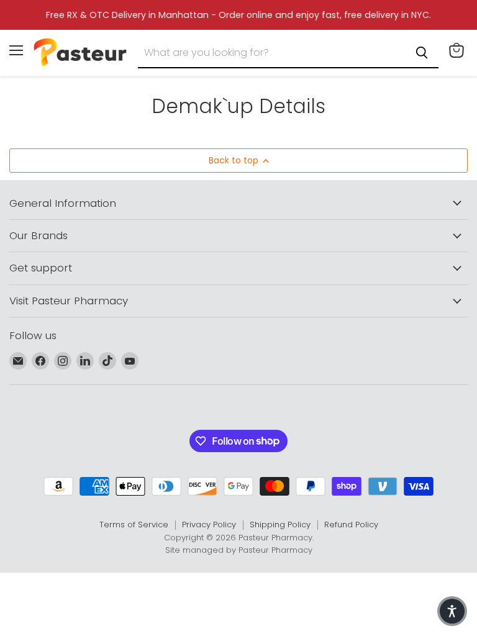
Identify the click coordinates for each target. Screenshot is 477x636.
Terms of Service (133, 524)
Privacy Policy (209, 524)
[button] (452, 611)
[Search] (421, 53)
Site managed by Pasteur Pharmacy (238, 550)
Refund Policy (351, 524)
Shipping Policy (280, 524)
